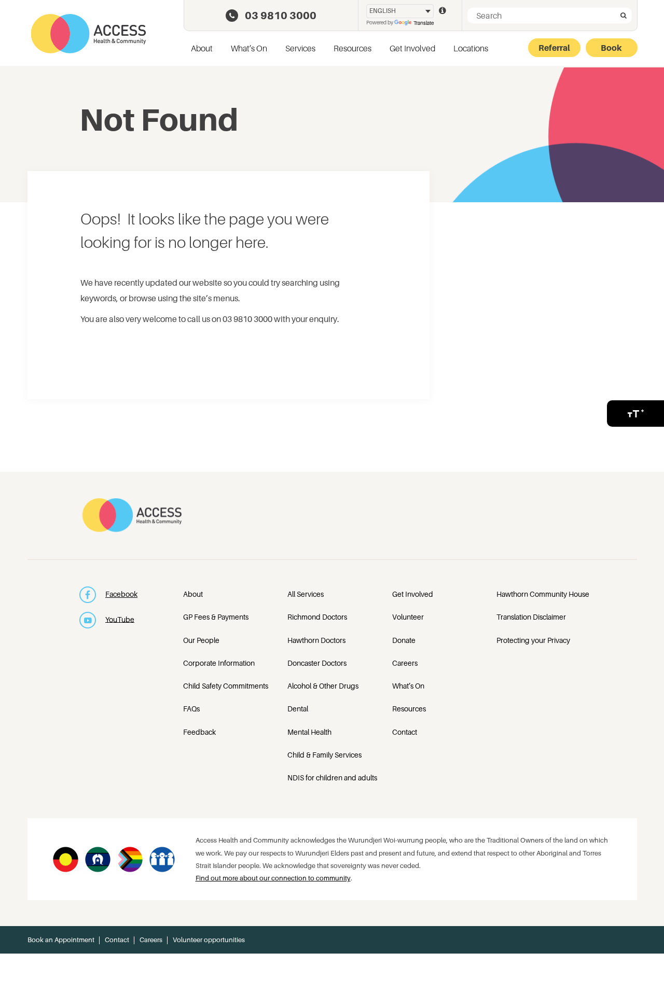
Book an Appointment (60, 939)
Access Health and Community (88, 33)
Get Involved (412, 48)
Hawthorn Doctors (316, 640)
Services (300, 48)
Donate (404, 640)
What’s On (249, 48)
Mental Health (309, 731)
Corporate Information (219, 663)
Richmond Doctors (317, 616)
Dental (297, 708)
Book (611, 48)
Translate (423, 23)
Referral (554, 48)
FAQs (191, 708)
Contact (404, 731)
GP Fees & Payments (215, 616)
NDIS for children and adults (332, 777)
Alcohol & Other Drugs (322, 685)
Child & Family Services (324, 754)
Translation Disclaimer (531, 616)
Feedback (199, 731)
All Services (305, 594)
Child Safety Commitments (225, 685)
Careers (405, 663)
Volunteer (408, 616)
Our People (201, 640)
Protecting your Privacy (533, 640)
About (202, 48)
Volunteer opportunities (209, 939)
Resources (352, 48)
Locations (470, 48)
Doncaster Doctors (317, 663)
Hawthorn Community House (542, 594)
